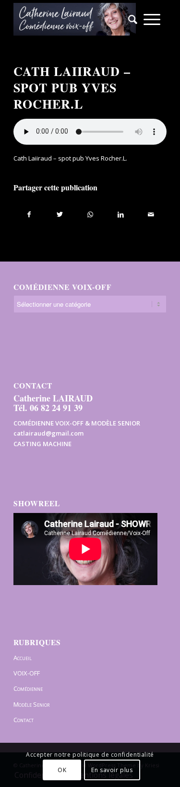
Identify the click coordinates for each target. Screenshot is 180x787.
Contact (23, 719)
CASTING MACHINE (42, 443)
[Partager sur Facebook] (29, 214)
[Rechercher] (129, 19)
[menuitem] (129, 19)
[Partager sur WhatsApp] (90, 214)
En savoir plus (111, 770)
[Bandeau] (74, 19)
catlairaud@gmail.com (48, 433)
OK (62, 770)
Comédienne (28, 688)
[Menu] (152, 19)
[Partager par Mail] (151, 214)
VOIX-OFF (26, 673)
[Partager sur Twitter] (59, 214)
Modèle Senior (31, 704)
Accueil (22, 657)
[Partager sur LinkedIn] (120, 214)
